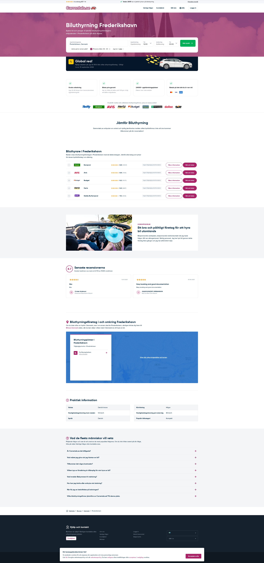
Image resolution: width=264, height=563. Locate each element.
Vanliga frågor (148, 8)
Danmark (87, 511)
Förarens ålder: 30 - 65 (100, 49)
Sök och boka (189, 165)
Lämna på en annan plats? (79, 49)
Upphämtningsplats (75, 42)
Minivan (102, 539)
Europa (79, 511)
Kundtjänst (160, 8)
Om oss (102, 532)
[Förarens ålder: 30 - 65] (91, 49)
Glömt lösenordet (138, 534)
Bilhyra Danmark (72, 328)
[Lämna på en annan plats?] (69, 49)
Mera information (174, 165)
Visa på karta (83, 354)
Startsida (72, 511)
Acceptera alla (193, 556)
